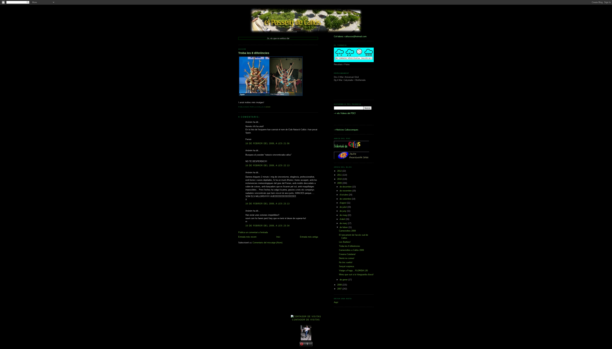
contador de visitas (306, 320)
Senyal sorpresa (346, 266)
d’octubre (344, 194)
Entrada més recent (247, 237)
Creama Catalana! (347, 254)
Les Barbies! (345, 242)
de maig (344, 215)
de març (344, 223)
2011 (339, 175)
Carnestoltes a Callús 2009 (351, 250)
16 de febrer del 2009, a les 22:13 (267, 165)
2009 (339, 183)
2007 (339, 289)
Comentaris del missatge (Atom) (267, 242)
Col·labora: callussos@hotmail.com (350, 36)
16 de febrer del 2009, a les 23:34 (267, 225)
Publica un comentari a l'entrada (253, 232)
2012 (339, 171)
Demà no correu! (346, 258)
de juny (343, 211)
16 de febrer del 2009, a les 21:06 (267, 143)
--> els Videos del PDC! (345, 113)
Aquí (336, 302)
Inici (278, 237)
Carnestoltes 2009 (347, 231)
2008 (339, 285)
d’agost (343, 203)
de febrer (344, 227)
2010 (339, 179)
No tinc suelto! (345, 262)
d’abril (343, 219)
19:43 (268, 107)
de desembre (346, 187)
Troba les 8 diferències (253, 53)
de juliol (343, 207)
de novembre (346, 191)
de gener (344, 279)
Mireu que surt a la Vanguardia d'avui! (356, 274)
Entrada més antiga (309, 237)
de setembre (346, 199)
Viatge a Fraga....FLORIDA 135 (353, 270)
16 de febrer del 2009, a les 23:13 (267, 203)
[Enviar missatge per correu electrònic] (271, 107)
